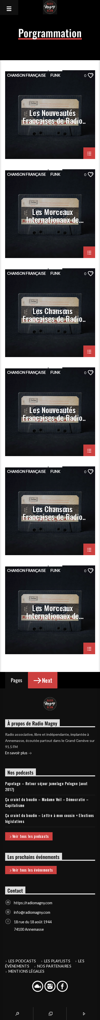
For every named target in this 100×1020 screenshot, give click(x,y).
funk (55, 75)
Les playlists (57, 961)
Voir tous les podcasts (30, 836)
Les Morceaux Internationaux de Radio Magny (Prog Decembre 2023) (52, 611)
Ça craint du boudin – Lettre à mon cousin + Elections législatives (49, 818)
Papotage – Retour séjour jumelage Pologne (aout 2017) (46, 786)
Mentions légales (26, 971)
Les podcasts (22, 961)
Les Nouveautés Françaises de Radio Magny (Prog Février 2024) (52, 116)
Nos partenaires (54, 966)
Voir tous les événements (32, 870)
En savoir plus (16, 753)
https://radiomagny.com (33, 903)
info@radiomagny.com (32, 912)
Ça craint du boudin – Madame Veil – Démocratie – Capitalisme (46, 802)
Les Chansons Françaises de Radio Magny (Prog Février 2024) (52, 314)
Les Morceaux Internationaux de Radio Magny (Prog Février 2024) (52, 215)
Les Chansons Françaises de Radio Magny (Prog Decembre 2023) (53, 512)
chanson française (26, 75)
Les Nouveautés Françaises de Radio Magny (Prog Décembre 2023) (53, 413)
